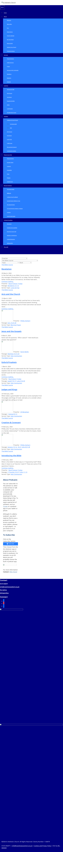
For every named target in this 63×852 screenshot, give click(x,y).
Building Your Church (11, 47)
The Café (6, 247)
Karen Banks (24, 352)
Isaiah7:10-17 (12, 381)
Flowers (8, 178)
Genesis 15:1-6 (12, 447)
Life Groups (9, 93)
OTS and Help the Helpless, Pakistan (15, 208)
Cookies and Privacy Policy (42, 846)
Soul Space (9, 97)
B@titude (9, 193)
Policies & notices (11, 51)
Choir (8, 174)
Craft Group (9, 143)
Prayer (8, 66)
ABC (11, 128)
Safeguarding (10, 243)
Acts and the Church (11, 294)
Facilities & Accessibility (12, 227)
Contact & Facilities (8, 220)
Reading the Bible (11, 101)
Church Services (10, 58)
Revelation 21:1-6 (13, 286)
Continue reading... (8, 281)
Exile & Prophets (9, 362)
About (5, 16)
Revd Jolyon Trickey (15, 379)
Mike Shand (13, 572)
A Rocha (9, 212)
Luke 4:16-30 (21, 381)
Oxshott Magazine (11, 239)
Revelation (7, 269)
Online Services (10, 62)
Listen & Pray (15, 288)
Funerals (9, 82)
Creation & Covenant (11, 422)
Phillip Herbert (25, 321)
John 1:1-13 (23, 472)
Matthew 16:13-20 (13, 354)
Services (6, 55)
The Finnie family (10, 189)
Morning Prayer (16, 325)
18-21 (19, 447)
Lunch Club (9, 139)
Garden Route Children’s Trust (13, 201)
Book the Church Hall (11, 231)
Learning (6, 85)
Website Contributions (12, 235)
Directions (9, 224)
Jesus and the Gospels (11, 331)
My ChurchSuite (10, 39)
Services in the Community (12, 70)
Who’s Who (9, 24)
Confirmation (10, 108)
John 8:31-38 (26, 447)
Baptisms (9, 78)
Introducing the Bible (11, 455)
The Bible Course (7, 265)
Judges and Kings (9, 389)
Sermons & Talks (10, 89)
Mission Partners (8, 185)
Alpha (8, 105)
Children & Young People (12, 120)
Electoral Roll (10, 43)
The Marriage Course (11, 112)
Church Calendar (10, 35)
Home (5, 12)
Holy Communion (16, 356)
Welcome (9, 20)
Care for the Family (11, 216)
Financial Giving (10, 158)
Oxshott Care (10, 181)
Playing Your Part (8, 155)
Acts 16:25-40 (12, 323)
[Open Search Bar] (1, 252)
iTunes (5, 506)
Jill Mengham (24, 412)
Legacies (9, 166)
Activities (6, 116)
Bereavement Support (12, 147)
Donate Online (10, 162)
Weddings (9, 74)
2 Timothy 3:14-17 (13, 472)
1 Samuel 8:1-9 (12, 414)
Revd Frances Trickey (15, 284)
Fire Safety (3, 590)
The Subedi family (11, 204)
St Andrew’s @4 (13, 124)
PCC (8, 28)
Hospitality (9, 170)
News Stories (10, 32)
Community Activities (11, 151)
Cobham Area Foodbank (12, 197)
